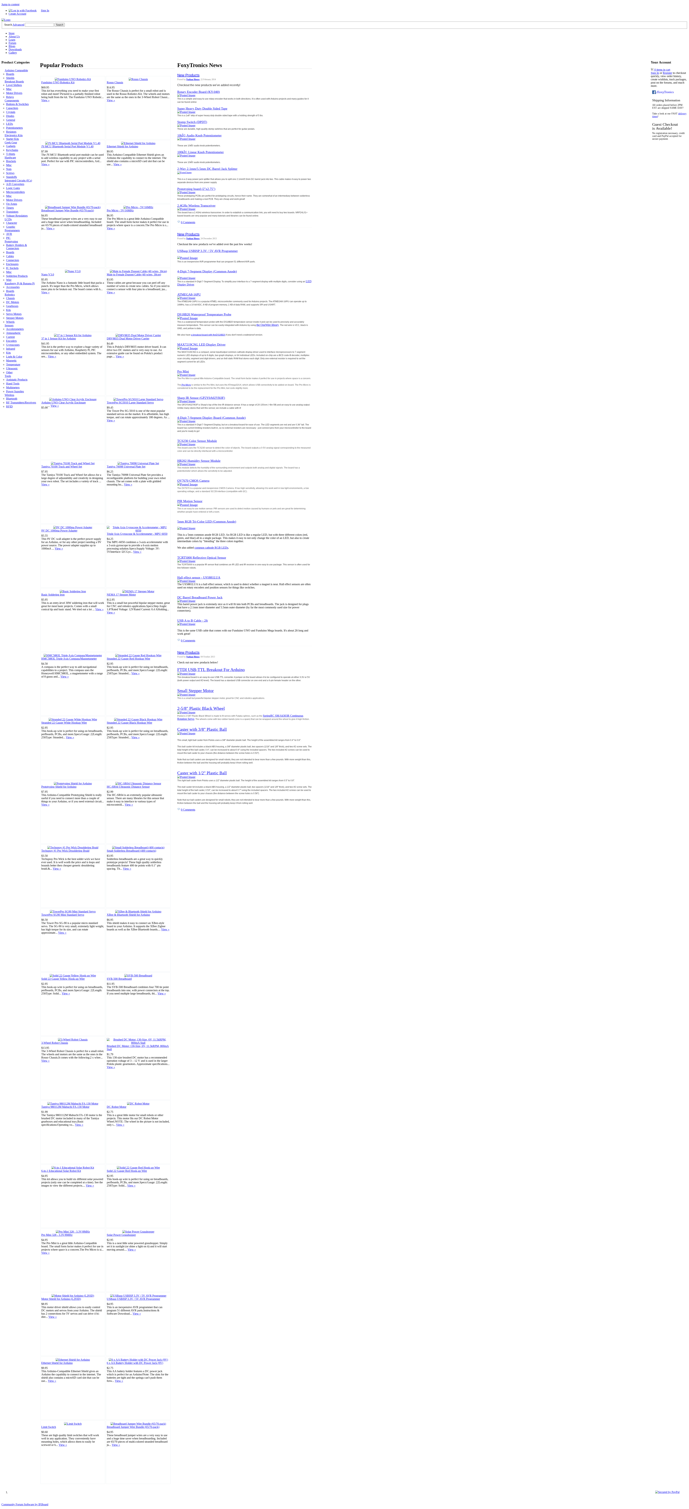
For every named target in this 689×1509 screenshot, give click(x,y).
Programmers (12, 230)
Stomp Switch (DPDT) (192, 122)
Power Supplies (15, 391)
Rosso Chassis (115, 82)
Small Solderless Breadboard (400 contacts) (131, 850)
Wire (8, 279)
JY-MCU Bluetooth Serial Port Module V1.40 (67, 146)
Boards (10, 74)
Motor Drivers (14, 93)
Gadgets (10, 146)
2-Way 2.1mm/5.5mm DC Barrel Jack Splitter (207, 169)
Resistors (11, 131)
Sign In (45, 10)
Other (9, 372)
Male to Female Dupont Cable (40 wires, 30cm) (134, 274)
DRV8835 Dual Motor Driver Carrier (128, 338)
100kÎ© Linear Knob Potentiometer (200, 152)
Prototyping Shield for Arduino (58, 786)
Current (10, 336)
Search (8, 24)
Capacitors (12, 108)
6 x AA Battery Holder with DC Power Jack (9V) (135, 1362)
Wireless (9, 395)
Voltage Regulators (17, 215)
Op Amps (11, 203)
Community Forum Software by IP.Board (24, 1504)
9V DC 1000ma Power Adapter (59, 530)
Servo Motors (14, 313)
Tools (8, 376)
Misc (9, 89)
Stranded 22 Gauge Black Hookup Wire (129, 722)
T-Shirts (10, 153)
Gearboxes (12, 306)
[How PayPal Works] (667, 1492)
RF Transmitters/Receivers (21, 402)
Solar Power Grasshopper (121, 1234)
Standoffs (11, 176)
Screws (10, 173)
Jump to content (10, 4)
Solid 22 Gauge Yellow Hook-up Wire (63, 978)
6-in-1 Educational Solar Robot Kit (61, 1170)
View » (45, 100)
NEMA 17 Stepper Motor (121, 594)
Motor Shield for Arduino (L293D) (61, 1298)
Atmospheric (13, 332)
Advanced (18, 24)
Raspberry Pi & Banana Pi (20, 283)
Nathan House (193, 79)
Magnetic (11, 360)
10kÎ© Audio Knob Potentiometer (199, 135)
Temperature (13, 364)
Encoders (11, 340)
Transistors (12, 211)
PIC (8, 237)
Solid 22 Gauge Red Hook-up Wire (127, 1170)
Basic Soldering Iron (53, 594)
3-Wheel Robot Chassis (54, 1042)
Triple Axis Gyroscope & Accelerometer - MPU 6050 (137, 533)
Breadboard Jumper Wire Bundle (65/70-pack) (67, 210)
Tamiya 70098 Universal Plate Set (126, 466)
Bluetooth (11, 398)
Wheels (10, 321)
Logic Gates (13, 188)
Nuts (8, 169)
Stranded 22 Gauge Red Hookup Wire (128, 658)
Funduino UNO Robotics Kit (57, 82)
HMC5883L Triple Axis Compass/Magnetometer (69, 658)
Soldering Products (17, 275)
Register (667, 72)
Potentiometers (14, 127)
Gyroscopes (13, 344)
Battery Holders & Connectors (16, 247)
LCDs (8, 219)
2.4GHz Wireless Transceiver (196, 205)
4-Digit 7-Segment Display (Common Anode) (207, 271)
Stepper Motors (15, 317)
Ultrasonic (12, 368)
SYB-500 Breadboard (119, 978)
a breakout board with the (203, 335)
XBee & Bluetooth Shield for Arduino (128, 914)
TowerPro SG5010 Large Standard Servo (130, 402)
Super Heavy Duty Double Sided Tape (202, 108)
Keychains (12, 150)
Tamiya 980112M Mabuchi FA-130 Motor (65, 1106)
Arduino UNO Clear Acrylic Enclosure (63, 402)
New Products (188, 75)
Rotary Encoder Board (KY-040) (198, 92)
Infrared (10, 348)
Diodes (10, 115)
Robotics (10, 294)
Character (11, 222)
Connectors (12, 260)
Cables (10, 256)
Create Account (17, 13)
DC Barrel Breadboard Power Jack (199, 597)
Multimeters (13, 387)
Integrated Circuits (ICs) (18, 180)
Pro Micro (186, 385)
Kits (8, 310)
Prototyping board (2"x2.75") (196, 189)
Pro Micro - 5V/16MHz (120, 210)
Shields (10, 77)
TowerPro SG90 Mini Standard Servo (62, 914)
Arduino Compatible (16, 70)
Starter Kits (12, 138)
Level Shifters (14, 85)
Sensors (9, 325)
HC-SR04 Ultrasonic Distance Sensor (128, 786)
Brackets (11, 161)
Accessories (13, 287)
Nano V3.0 (47, 274)
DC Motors (12, 302)
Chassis (10, 298)
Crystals (10, 112)
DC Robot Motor (116, 1106)
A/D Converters (15, 184)
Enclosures (12, 264)
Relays (10, 96)
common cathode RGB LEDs (211, 547)
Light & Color (14, 356)
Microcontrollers (15, 192)
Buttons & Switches (17, 104)
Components (12, 100)
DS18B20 (220, 335)
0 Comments (188, 222)
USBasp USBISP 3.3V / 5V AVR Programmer (133, 1298)
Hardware (10, 157)
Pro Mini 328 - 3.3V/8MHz (56, 1234)
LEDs (9, 123)
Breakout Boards (14, 81)
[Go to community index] (5, 19)
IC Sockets (12, 268)
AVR (9, 233)
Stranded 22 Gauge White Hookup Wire (64, 722)
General (10, 119)
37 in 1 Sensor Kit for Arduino (58, 338)
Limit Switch (48, 1426)
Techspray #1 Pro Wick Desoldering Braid (65, 850)
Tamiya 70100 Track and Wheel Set (61, 466)
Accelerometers (15, 329)
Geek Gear (11, 142)
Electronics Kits (14, 135)
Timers (10, 207)
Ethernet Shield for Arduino (122, 146)
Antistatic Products (16, 379)
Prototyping (11, 241)
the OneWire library (267, 324)
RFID (9, 406)
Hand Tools (12, 383)
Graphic (10, 226)
